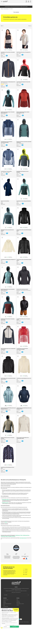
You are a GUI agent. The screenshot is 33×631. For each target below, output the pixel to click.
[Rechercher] (30, 4)
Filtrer (1, 25)
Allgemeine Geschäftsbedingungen (7, 603)
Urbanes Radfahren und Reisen (20, 603)
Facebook (26, 569)
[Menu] (1, 1)
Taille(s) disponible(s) (3, 56)
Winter (17, 599)
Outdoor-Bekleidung (6, 8)
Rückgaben (4, 602)
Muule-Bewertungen (5, 606)
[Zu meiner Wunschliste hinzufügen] (2, 30)
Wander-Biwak (18, 602)
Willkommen (2, 8)
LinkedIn (26, 572)
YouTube (26, 574)
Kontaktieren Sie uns (5, 599)
